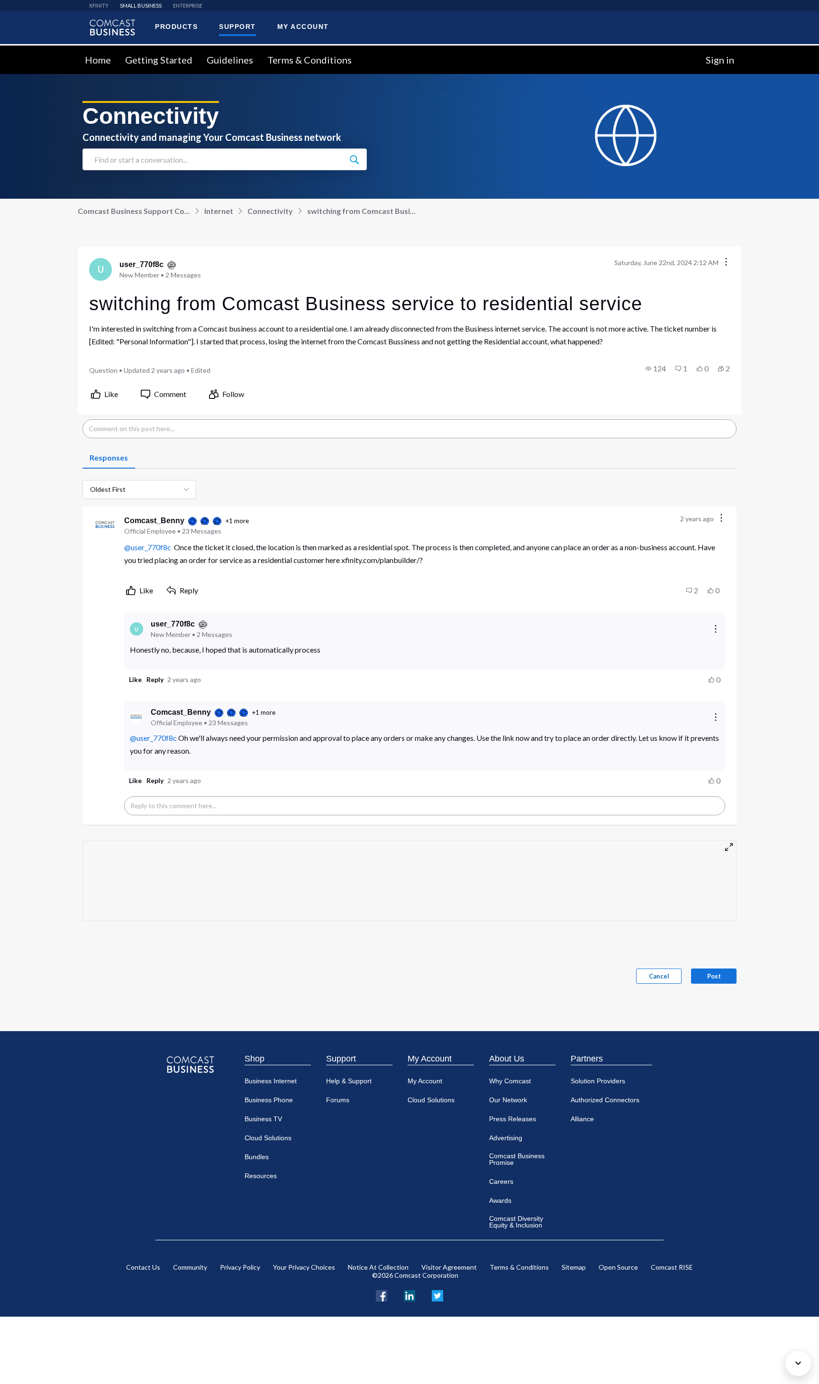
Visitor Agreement (449, 1267)
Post (714, 976)
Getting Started (158, 59)
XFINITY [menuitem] (99, 5)
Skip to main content (39, 51)
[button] (656, 368)
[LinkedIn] (409, 1294)
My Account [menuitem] (303, 26)
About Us (506, 1058)
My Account (430, 1058)
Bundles (257, 1156)
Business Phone (269, 1100)
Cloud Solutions (268, 1138)
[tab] (108, 458)
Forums (337, 1100)
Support (341, 1058)
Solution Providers (598, 1081)
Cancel (659, 976)
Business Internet (271, 1081)
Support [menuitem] (237, 26)
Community (190, 1267)
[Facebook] (381, 1294)
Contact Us (143, 1267)
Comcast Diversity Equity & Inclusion (516, 1221)
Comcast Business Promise (517, 1159)
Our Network (508, 1100)
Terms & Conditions (309, 59)
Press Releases (512, 1119)
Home (98, 59)
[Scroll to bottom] (798, 1363)
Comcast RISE (672, 1267)
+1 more (237, 521)
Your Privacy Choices (304, 1267)
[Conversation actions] (726, 262)
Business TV (263, 1119)
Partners (587, 1058)
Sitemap (574, 1267)
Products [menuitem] (176, 26)
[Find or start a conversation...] (354, 159)
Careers (501, 1181)
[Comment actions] (721, 518)
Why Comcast (510, 1081)
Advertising (505, 1138)
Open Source (618, 1267)
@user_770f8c (147, 547)
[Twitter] (437, 1294)
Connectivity (270, 210)
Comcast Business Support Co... (134, 210)
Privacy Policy (240, 1267)
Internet (218, 210)
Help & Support (349, 1081)
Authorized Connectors (605, 1100)
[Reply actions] (715, 629)
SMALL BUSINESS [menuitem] (141, 5)
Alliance (582, 1119)
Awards (500, 1200)
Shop (254, 1058)
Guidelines (230, 59)
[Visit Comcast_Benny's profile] (105, 525)
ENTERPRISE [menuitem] (187, 5)
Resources (261, 1175)
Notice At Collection (378, 1267)
